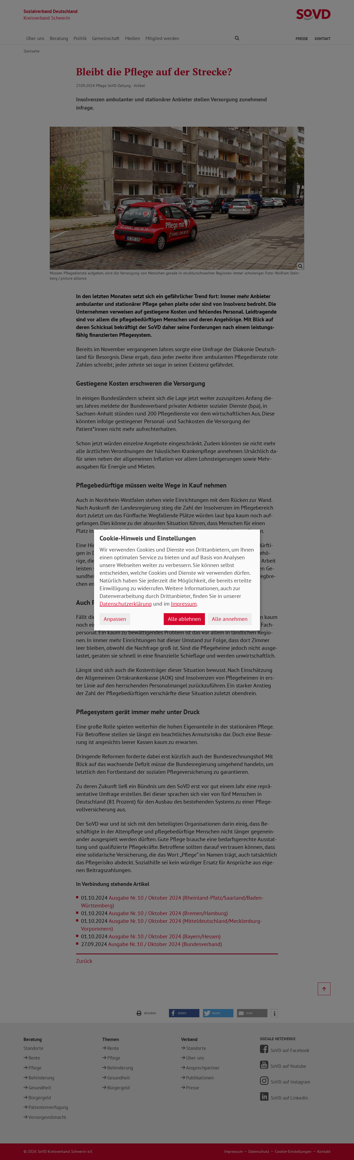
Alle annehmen (230, 619)
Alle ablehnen (184, 619)
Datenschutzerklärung (126, 603)
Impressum (184, 603)
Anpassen (115, 619)
